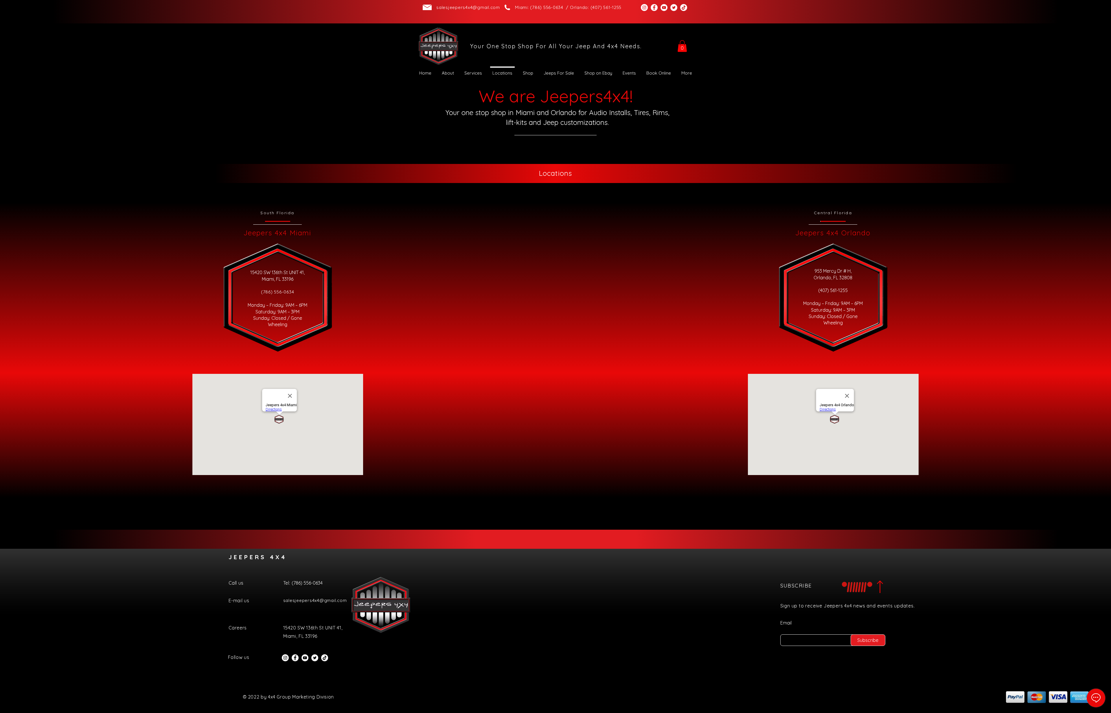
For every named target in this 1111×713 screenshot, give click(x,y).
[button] (682, 46)
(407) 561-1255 (833, 290)
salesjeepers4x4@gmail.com (468, 7)
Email (786, 622)
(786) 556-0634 (277, 292)
